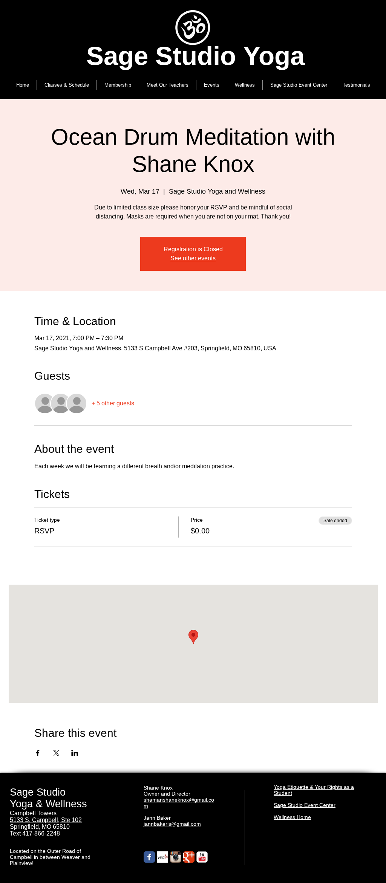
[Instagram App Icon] (175, 857)
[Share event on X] (56, 753)
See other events (193, 258)
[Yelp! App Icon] (162, 857)
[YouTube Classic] (202, 857)
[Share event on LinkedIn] (74, 753)
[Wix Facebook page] (149, 857)
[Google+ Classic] (189, 857)
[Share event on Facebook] (37, 753)
